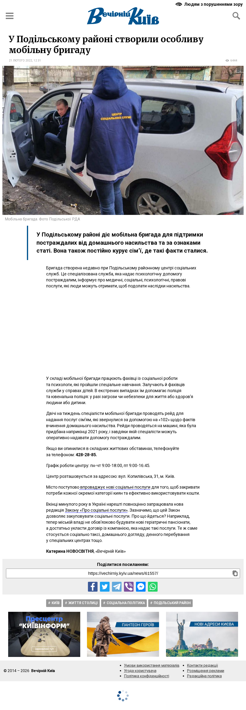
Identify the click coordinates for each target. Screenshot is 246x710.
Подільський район (172, 603)
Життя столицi (83, 603)
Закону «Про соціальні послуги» (96, 510)
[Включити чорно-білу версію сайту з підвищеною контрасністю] (209, 4)
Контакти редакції (202, 665)
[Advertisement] (123, 332)
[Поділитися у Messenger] (141, 586)
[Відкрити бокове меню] (9, 16)
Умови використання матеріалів (151, 665)
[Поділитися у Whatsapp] (153, 586)
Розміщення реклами (205, 670)
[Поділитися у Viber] (129, 586)
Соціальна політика (126, 603)
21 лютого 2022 (20, 60)
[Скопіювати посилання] (235, 573)
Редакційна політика (204, 676)
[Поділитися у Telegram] (117, 586)
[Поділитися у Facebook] (93, 586)
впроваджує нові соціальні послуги (114, 487)
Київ (56, 603)
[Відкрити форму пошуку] (236, 16)
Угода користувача (140, 670)
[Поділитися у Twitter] (105, 586)
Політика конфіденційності (146, 676)
